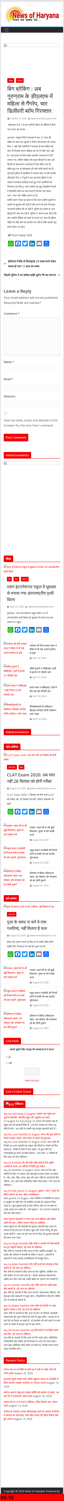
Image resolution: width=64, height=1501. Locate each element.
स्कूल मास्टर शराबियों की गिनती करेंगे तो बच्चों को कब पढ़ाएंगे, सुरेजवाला (43, 853)
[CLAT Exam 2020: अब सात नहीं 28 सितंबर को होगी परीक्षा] (32, 757)
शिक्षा (16, 579)
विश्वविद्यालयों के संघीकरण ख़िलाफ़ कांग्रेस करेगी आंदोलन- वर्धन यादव (43, 710)
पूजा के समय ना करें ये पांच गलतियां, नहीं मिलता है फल (27, 925)
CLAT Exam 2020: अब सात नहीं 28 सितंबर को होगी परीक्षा (31, 778)
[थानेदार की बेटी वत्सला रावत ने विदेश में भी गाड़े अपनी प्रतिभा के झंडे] (15, 651)
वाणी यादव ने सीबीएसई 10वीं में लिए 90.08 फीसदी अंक (43, 689)
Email (8, 379)
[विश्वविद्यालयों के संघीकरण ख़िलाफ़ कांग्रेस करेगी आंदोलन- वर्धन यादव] (15, 712)
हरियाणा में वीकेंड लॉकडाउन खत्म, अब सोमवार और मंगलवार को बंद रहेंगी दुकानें (43, 876)
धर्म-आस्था (11, 914)
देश (9, 579)
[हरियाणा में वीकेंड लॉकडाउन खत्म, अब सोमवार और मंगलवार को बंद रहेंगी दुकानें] (15, 879)
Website (9, 396)
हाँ (9, 1057)
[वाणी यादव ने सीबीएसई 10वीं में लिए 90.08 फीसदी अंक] (15, 691)
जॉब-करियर (11, 767)
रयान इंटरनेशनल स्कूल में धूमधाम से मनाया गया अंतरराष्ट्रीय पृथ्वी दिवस (31, 593)
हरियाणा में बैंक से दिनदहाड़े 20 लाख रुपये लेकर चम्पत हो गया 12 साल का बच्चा (32, 263)
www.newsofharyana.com (44, 118)
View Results (32, 1080)
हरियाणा (19, 80)
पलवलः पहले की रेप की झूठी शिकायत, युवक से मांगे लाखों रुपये (42, 831)
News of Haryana (35, 1491)
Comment (12, 314)
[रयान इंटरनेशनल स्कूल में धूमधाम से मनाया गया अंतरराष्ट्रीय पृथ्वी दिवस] (32, 569)
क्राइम (11, 80)
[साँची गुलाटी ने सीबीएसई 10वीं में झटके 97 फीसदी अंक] (15, 672)
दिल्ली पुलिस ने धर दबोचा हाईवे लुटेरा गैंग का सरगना (30, 275)
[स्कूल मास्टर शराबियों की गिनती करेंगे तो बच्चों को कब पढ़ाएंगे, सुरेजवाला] (15, 856)
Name (9, 362)
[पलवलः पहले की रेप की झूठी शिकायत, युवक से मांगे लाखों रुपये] (15, 833)
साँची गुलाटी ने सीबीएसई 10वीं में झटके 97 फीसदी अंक (43, 670)
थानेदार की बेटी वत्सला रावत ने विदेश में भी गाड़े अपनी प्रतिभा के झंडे (43, 649)
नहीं (10, 1063)
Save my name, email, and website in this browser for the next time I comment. (31, 422)
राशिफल (19, 1104)
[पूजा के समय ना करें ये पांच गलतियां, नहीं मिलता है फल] (32, 906)
